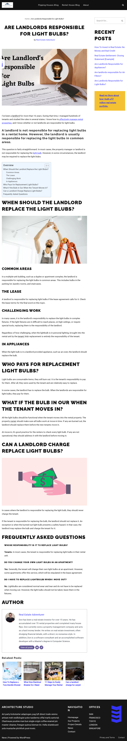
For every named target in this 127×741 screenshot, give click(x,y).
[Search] (123, 5)
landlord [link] (16, 116)
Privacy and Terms (107, 737)
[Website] (41, 647)
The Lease (10, 175)
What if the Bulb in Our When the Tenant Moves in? (25, 188)
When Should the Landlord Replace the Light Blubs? (25, 169)
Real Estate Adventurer (45, 40)
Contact (71, 731)
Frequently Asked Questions (15, 194)
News (70, 728)
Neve (4, 737)
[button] (45, 165)
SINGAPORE (95, 728)
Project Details (75, 724)
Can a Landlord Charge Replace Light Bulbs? (22, 191)
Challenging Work (13, 178)
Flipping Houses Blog (48, 5)
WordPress (25, 737)
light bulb (37, 153)
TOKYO (92, 721)
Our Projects (74, 721)
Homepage (73, 717)
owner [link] (13, 421)
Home (27, 19)
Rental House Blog (71, 5)
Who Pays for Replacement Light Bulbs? (20, 184)
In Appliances (11, 181)
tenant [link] (21, 336)
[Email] (37, 647)
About (86, 5)
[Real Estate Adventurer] (7, 5)
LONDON (93, 725)
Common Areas (12, 172)
